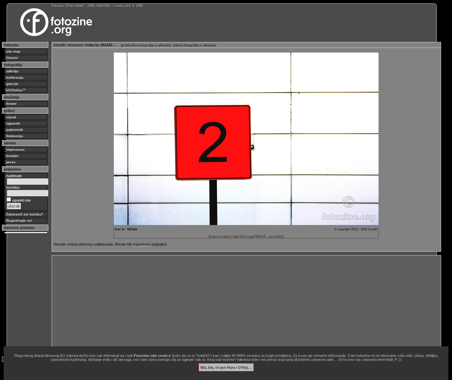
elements (75, 45)
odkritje (12, 71)
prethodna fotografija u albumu (145, 45)
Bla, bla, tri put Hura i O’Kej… (226, 367)
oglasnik (13, 123)
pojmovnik (14, 130)
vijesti (11, 117)
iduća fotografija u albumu (194, 45)
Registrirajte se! (19, 220)
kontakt (12, 156)
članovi (12, 57)
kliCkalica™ (16, 90)
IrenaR (59, 45)
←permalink (274, 236)
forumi (11, 103)
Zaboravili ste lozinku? (24, 214)
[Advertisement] (246, 303)
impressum (15, 149)
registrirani (140, 244)
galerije (12, 84)
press (11, 162)
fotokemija (14, 136)
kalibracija (14, 77)
